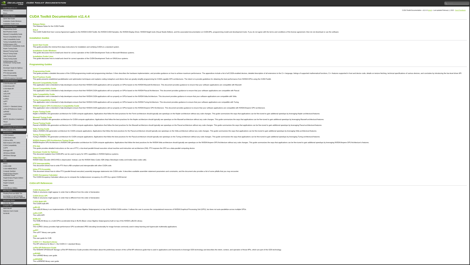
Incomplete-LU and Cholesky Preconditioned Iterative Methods (14, 196)
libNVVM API (7, 208)
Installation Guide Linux (11, 24)
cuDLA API (6, 94)
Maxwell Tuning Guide (10, 51)
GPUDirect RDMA (9, 153)
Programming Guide (10, 29)
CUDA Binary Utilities (10, 188)
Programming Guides (10, 26)
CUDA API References (10, 81)
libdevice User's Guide (10, 211)
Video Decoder (8, 70)
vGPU (5, 158)
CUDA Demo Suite (9, 138)
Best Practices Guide (10, 32)
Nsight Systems (8, 180)
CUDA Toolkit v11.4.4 (10, 8)
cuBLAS (6, 91)
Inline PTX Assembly (10, 75)
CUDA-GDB (7, 166)
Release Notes (8, 11)
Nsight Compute (8, 183)
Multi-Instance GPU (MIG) (11, 143)
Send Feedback (460, 10)
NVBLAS (6, 96)
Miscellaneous (8, 132)
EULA (5, 13)
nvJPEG (6, 99)
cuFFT (5, 101)
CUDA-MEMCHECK (10, 169)
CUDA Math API (8, 89)
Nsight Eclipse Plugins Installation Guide (10, 174)
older (430, 10)
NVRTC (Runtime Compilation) (13, 119)
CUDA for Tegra (8, 203)
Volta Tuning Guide (9, 56)
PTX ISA (6, 65)
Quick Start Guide (9, 19)
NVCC (5, 163)
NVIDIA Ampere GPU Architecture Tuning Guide (12, 62)
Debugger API (8, 150)
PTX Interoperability (9, 73)
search (446, 3)
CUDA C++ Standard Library (12, 106)
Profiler (5, 185)
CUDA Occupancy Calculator (13, 78)
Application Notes (9, 200)
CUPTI (5, 148)
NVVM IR (6, 213)
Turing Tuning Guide (10, 59)
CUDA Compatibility (10, 145)
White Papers (7, 191)
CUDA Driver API (8, 86)
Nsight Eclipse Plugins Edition (13, 178)
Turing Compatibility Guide (12, 42)
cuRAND (6, 112)
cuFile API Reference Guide (12, 109)
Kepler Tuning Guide (10, 48)
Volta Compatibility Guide (11, 39)
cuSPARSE (7, 114)
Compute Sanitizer (9, 171)
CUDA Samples (8, 135)
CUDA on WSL (8, 140)
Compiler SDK (8, 206)
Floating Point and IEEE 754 (12, 193)
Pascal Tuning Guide (10, 53)
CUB (4, 104)
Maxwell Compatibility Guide (12, 34)
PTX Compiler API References (13, 127)
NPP (4, 117)
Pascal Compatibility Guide (12, 37)
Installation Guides (9, 16)
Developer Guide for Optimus (13, 68)
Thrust (5, 122)
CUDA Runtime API (9, 83)
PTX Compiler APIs (9, 130)
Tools (5, 161)
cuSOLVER (7, 124)
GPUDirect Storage (9, 155)
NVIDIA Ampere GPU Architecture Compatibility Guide (14, 45)
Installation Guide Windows (12, 21)
